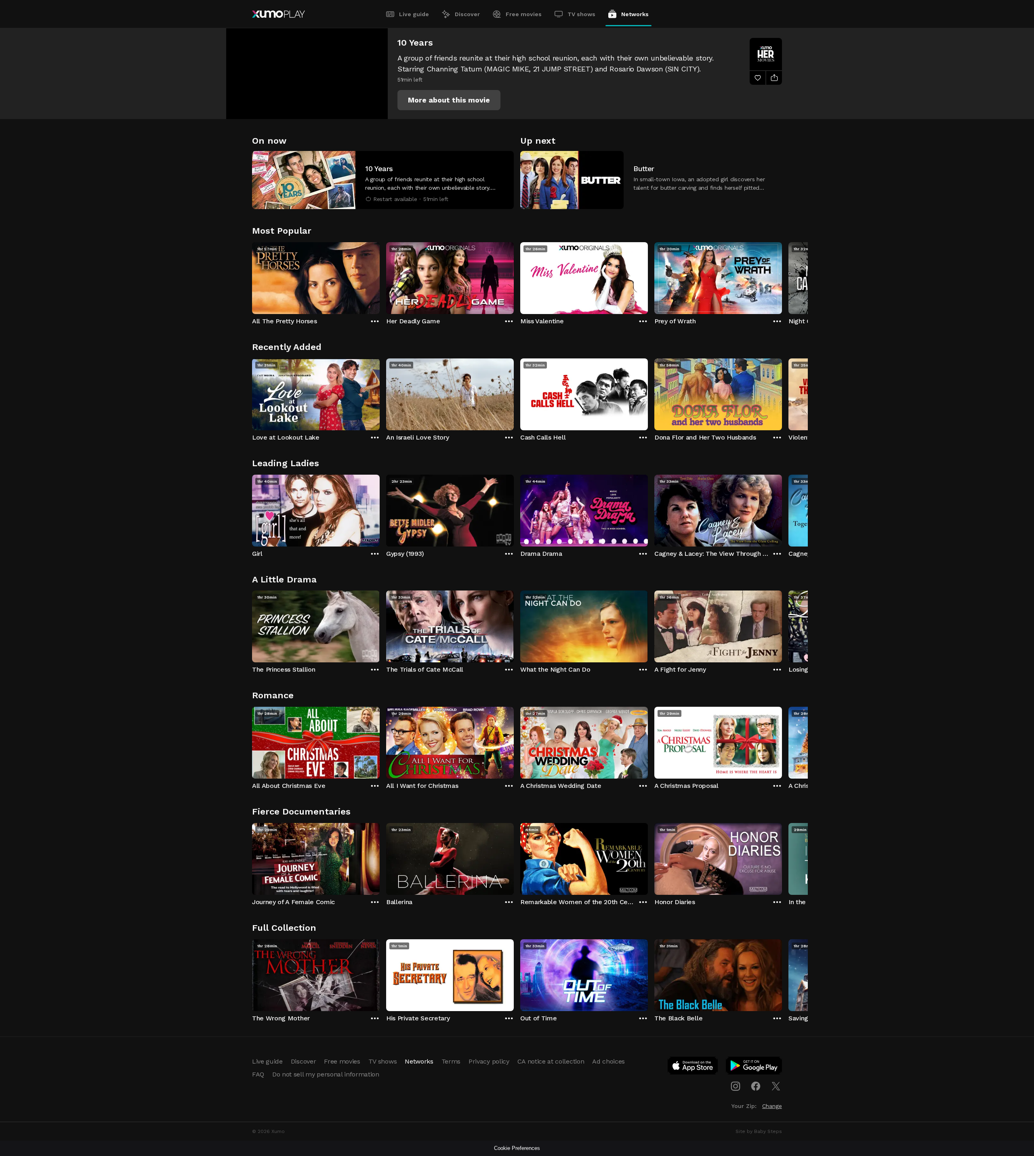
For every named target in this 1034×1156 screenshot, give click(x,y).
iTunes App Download (693, 1067)
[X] (776, 1086)
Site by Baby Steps (759, 1131)
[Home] (278, 14)
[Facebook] (756, 1086)
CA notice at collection (550, 1061)
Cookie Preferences (517, 1148)
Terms (450, 1061)
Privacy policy (489, 1061)
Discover (467, 14)
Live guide (414, 14)
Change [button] (772, 1106)
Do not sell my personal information (325, 1074)
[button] (448, 100)
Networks (635, 14)
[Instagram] (735, 1086)
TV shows (581, 14)
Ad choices (608, 1061)
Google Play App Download (754, 1067)
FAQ (258, 1074)
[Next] (782, 276)
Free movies (524, 14)
